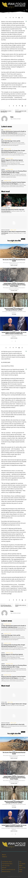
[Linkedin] (19, 17)
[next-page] (15, 341)
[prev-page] (12, 341)
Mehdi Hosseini (14, 265)
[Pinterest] (16, 17)
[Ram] (5, 119)
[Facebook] (10, 17)
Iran (2, 129)
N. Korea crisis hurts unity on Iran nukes (20, 111)
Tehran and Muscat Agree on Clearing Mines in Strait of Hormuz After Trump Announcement (14, 172)
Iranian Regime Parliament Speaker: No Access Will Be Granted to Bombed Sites (14, 333)
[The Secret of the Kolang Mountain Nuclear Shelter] (14, 251)
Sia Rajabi (14, 314)
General (3, 158)
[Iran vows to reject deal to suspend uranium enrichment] (14, 222)
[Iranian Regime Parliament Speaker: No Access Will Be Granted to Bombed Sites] (14, 324)
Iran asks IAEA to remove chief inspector (6, 111)
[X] (13, 17)
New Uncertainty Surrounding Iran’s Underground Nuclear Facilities (14, 309)
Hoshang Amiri (14, 290)
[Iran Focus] (14, 5)
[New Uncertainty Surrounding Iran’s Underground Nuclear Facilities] (14, 300)
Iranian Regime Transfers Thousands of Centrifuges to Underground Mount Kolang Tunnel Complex (14, 285)
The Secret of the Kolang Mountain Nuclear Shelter (14, 260)
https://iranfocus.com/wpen (15, 118)
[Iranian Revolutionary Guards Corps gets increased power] (14, 200)
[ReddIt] (22, 17)
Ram (11, 117)
